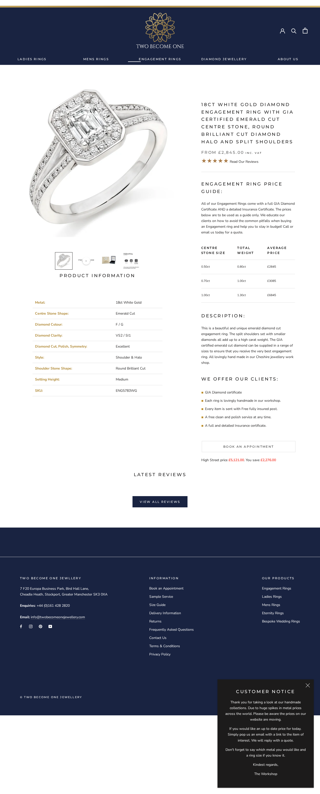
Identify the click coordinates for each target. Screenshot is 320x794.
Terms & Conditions (164, 646)
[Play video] (86, 261)
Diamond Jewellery (224, 59)
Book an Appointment (248, 446)
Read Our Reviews (229, 161)
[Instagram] (30, 626)
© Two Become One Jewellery (51, 697)
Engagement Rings (160, 59)
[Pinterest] (40, 626)
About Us (288, 59)
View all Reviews (160, 502)
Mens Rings (96, 59)
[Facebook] (21, 626)
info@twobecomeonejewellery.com (58, 617)
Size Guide (157, 604)
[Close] (308, 685)
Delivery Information (165, 613)
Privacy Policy (159, 654)
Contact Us (157, 637)
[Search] (293, 30)
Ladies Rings (32, 59)
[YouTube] (50, 626)
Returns (155, 621)
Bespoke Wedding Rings (281, 621)
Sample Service (161, 596)
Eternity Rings (273, 613)
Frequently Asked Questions (171, 629)
